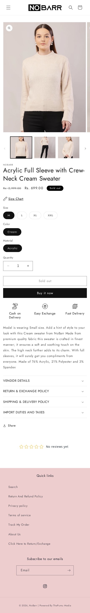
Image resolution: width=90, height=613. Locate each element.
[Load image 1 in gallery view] (21, 147)
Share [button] (12, 425)
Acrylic (15, 249)
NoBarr (33, 605)
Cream (14, 233)
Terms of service (19, 515)
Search (13, 487)
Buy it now (45, 293)
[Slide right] (85, 148)
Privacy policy (17, 506)
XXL (53, 216)
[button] (8, 7)
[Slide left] (4, 148)
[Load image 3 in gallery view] (69, 147)
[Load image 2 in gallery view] (45, 147)
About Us (14, 534)
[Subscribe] (68, 570)
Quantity (8, 258)
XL (37, 216)
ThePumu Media (62, 605)
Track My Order (18, 524)
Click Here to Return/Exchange (29, 544)
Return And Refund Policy (25, 496)
